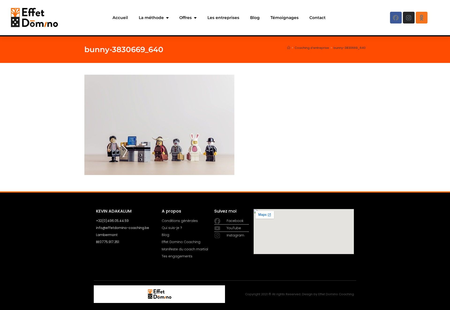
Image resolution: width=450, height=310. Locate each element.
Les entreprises (223, 17)
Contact (317, 17)
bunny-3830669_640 (350, 48)
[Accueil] (288, 48)
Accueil (120, 17)
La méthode (151, 17)
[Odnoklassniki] (422, 17)
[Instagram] (409, 17)
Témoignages (284, 17)
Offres (185, 17)
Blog (255, 17)
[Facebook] (396, 17)
